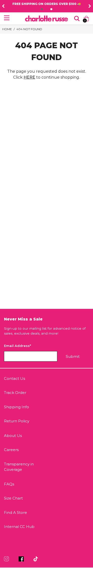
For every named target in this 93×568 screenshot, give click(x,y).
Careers (11, 449)
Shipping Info (16, 407)
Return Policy (16, 421)
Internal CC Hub (19, 526)
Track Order (15, 392)
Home (7, 29)
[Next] (90, 6)
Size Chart (13, 498)
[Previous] (3, 6)
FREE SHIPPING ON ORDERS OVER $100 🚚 (46, 4)
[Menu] (6, 18)
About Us (13, 435)
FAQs (9, 484)
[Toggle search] (77, 18)
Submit (73, 356)
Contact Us (14, 378)
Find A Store (15, 512)
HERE (29, 77)
